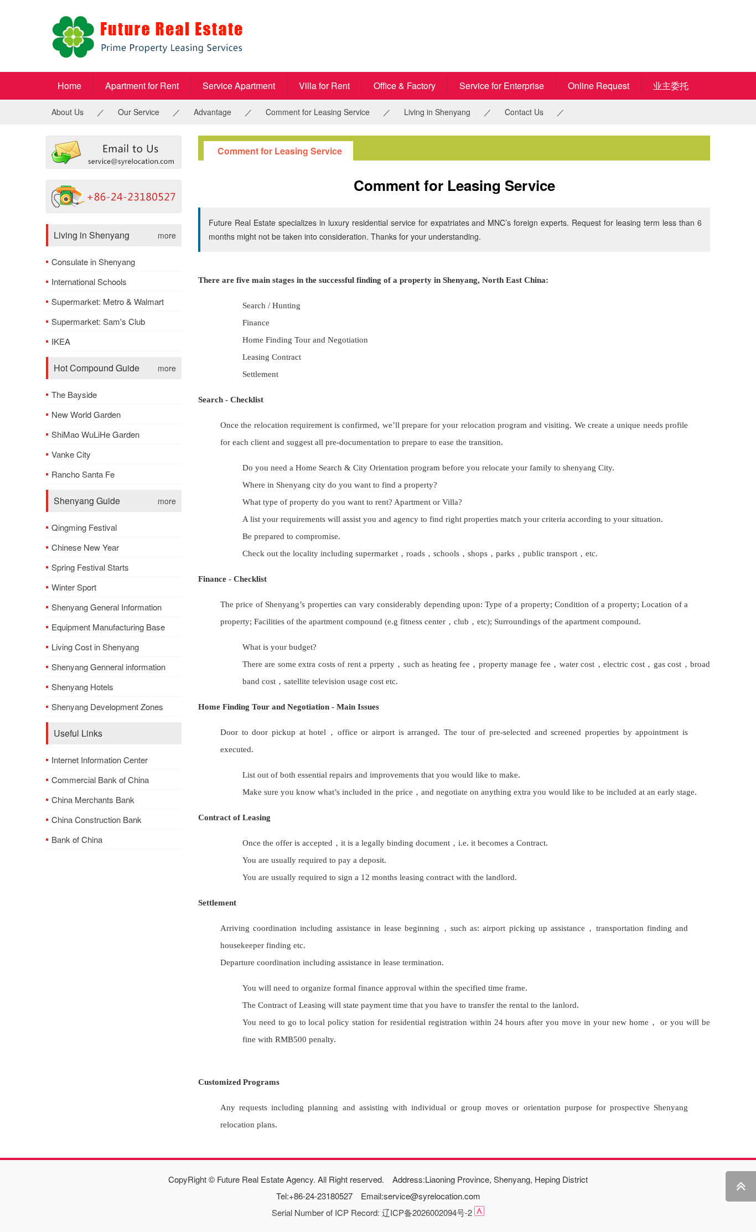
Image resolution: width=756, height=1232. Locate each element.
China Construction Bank (96, 819)
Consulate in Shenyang (93, 261)
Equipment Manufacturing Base (108, 627)
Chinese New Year (85, 547)
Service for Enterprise (501, 85)
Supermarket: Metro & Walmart (107, 301)
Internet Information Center (99, 759)
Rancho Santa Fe (83, 474)
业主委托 (670, 85)
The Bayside (74, 394)
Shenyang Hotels (82, 686)
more (167, 235)
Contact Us (524, 111)
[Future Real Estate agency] (184, 36)
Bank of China (76, 839)
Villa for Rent (324, 85)
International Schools (89, 281)
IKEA (60, 341)
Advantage (212, 111)
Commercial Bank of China (100, 779)
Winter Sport (73, 587)
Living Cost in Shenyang (95, 647)
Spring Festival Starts (90, 567)
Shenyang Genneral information (108, 666)
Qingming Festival (84, 527)
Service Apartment (239, 85)
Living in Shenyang (437, 111)
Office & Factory (405, 85)
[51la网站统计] (479, 1212)
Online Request (598, 85)
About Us (67, 111)
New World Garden (86, 414)
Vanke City (71, 454)
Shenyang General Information (106, 607)
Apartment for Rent (142, 85)
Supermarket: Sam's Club (98, 321)
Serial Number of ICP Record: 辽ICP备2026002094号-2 (372, 1212)
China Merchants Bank (92, 799)
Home (69, 85)
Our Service (138, 111)
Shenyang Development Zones (107, 706)
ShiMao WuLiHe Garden (95, 434)
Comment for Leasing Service (318, 111)
